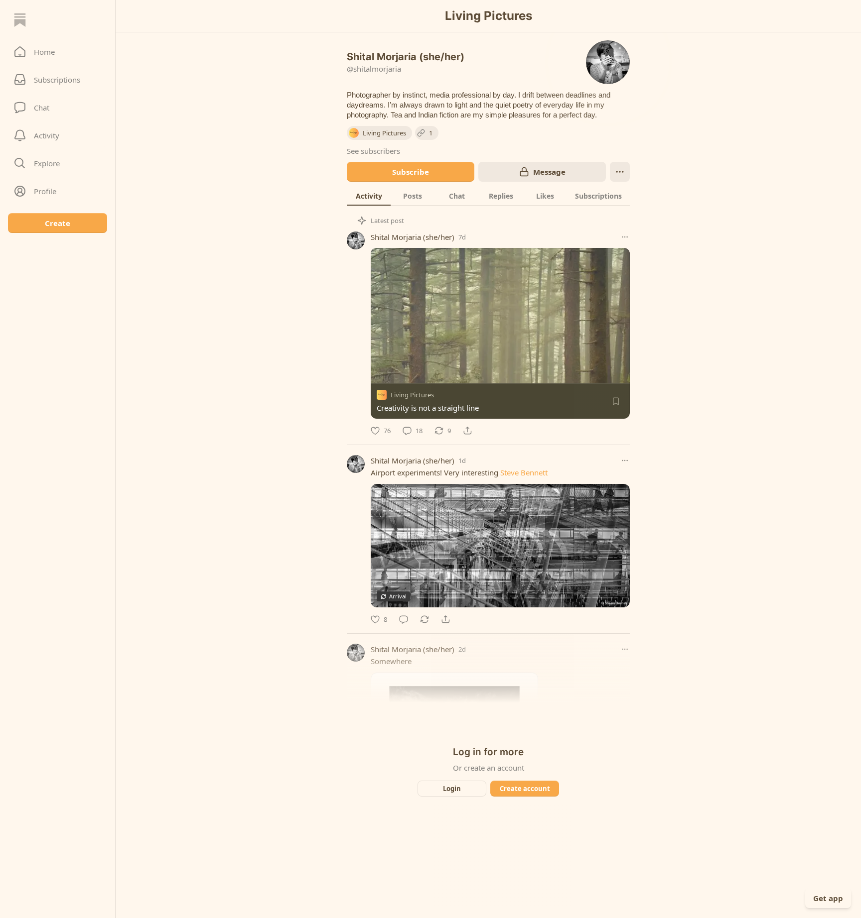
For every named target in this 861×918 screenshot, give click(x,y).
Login (452, 788)
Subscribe (410, 172)
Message (549, 172)
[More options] (625, 237)
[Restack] (424, 619)
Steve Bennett (524, 472)
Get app (828, 898)
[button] (57, 52)
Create (57, 223)
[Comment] (403, 619)
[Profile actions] (620, 172)
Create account (525, 788)
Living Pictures (412, 394)
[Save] (616, 401)
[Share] (467, 431)
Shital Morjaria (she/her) (412, 237)
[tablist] (488, 196)
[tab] (369, 196)
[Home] (20, 20)
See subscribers (373, 151)
